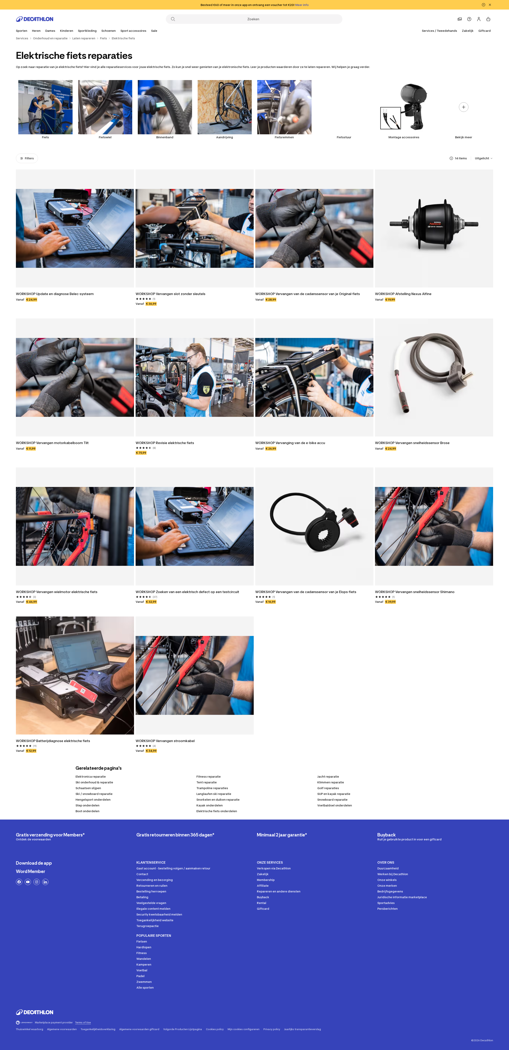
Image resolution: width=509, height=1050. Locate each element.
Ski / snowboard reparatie (94, 793)
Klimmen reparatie (330, 782)
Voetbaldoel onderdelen (334, 805)
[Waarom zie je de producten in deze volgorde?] (451, 158)
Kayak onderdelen (209, 805)
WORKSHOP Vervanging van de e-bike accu (290, 443)
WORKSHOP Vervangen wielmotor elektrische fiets (56, 592)
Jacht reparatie (328, 776)
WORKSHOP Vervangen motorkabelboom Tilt (52, 443)
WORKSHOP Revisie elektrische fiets (165, 443)
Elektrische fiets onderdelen (216, 811)
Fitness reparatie (208, 776)
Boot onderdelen (87, 811)
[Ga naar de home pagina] (34, 19)
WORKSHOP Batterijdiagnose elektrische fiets (53, 741)
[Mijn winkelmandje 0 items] (488, 19)
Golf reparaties (328, 788)
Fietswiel (105, 137)
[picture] (75, 228)
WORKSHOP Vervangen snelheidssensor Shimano (415, 592)
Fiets (45, 137)
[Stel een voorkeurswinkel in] (459, 19)
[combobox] (484, 158)
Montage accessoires (404, 137)
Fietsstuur (344, 137)
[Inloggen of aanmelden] (479, 19)
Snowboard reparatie (332, 799)
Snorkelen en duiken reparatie (218, 799)
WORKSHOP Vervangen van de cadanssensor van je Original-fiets (307, 294)
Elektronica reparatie (91, 776)
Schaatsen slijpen (88, 788)
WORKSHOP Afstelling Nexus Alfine (403, 294)
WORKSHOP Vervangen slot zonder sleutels (170, 294)
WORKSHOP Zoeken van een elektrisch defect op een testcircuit (187, 592)
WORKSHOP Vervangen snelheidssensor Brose (412, 443)
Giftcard (484, 30)
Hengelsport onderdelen (93, 799)
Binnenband (164, 137)
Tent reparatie (206, 782)
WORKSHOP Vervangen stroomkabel (165, 741)
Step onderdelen (87, 805)
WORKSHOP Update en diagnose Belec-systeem (55, 294)
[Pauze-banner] (483, 5)
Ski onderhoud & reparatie (94, 782)
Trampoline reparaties (212, 788)
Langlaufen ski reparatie (213, 793)
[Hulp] (469, 19)
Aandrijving (224, 137)
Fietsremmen (284, 137)
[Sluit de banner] (490, 5)
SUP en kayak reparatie (333, 793)
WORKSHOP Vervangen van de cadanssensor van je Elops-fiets (305, 592)
